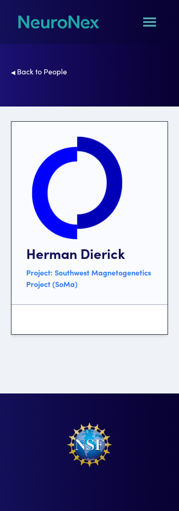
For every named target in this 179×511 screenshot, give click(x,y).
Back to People (39, 71)
